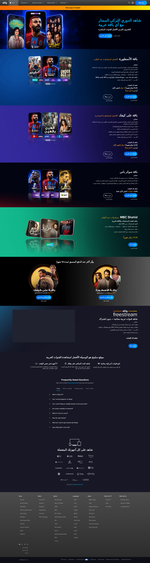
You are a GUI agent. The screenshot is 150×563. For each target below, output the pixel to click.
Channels (41, 503)
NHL (56, 520)
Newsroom (91, 513)
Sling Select (23, 506)
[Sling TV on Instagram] (24, 544)
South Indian (77, 520)
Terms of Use (63, 559)
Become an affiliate (125, 503)
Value (90, 503)
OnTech (26, 553)
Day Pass (22, 523)
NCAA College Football (60, 517)
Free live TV (42, 499)
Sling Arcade (92, 517)
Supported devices (93, 506)
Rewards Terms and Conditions (112, 559)
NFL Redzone (58, 527)
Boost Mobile (25, 547)
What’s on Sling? (67, 388)
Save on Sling (89, 388)
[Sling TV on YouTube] (19, 544)
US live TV (108, 499)
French (75, 523)
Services (22, 499)
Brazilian (76, 537)
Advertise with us (125, 499)
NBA (56, 510)
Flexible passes (79, 388)
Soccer (56, 530)
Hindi (75, 499)
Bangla (75, 513)
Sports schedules (59, 503)
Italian (75, 527)
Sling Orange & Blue (25, 520)
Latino (107, 503)
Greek (75, 530)
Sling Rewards (92, 520)
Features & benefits (94, 523)
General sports (58, 499)
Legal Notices (93, 559)
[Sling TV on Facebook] (22, 544)
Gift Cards (22, 534)
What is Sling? (92, 499)
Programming (42, 510)
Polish (75, 534)
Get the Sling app (43, 517)
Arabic (75, 506)
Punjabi (76, 510)
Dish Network (25, 550)
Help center (92, 510)
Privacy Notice (71, 559)
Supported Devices (78, 484)
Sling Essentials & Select (26, 510)
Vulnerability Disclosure (126, 559)
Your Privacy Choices (80, 559)
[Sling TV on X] (27, 544)
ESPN (56, 506)
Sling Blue (22, 517)
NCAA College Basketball (61, 534)
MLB (56, 537)
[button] (105, 36)
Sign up (141, 3)
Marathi (76, 517)
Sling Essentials (24, 503)
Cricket (56, 541)
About (58, 388)
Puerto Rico (108, 506)
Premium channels (24, 527)
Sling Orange (23, 513)
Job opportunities (125, 506)
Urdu (75, 503)
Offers (21, 530)
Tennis (56, 523)
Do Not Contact (101, 559)
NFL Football (58, 513)
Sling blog (41, 506)
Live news (41, 513)
